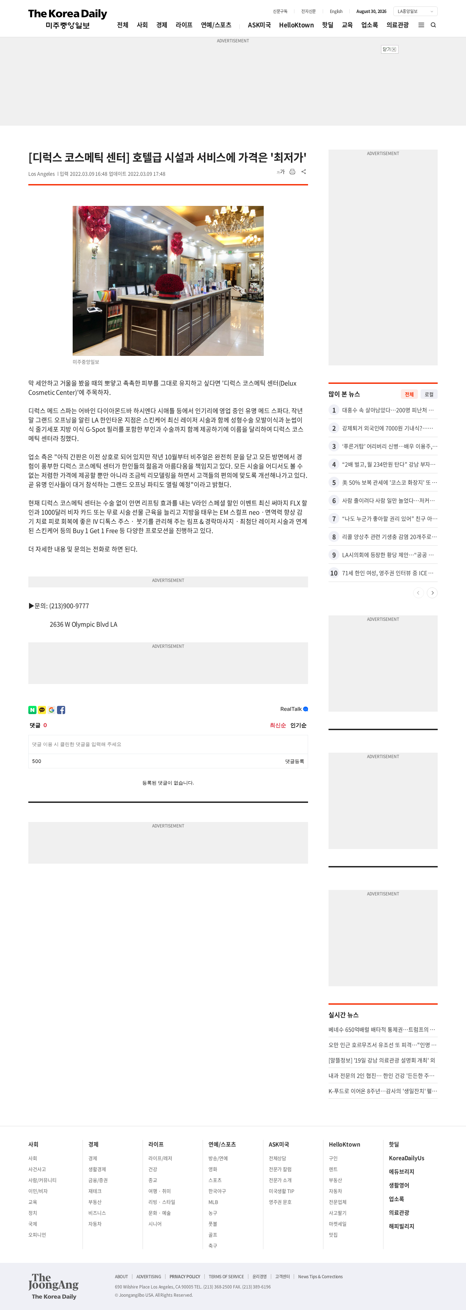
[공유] (304, 172)
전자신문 (308, 11)
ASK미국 (259, 24)
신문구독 (280, 11)
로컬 (429, 394)
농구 (212, 1212)
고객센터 (282, 1276)
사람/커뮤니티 (42, 1179)
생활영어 (399, 1185)
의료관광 (398, 24)
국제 (32, 1223)
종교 (152, 1179)
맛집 (333, 1234)
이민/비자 (38, 1190)
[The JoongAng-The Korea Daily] (53, 1286)
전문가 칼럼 (280, 1169)
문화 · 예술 (159, 1212)
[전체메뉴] (421, 25)
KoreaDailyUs (406, 1158)
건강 (152, 1169)
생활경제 (97, 1169)
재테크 (95, 1190)
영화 (212, 1169)
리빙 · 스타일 (161, 1201)
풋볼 (212, 1223)
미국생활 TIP (282, 1190)
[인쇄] (292, 172)
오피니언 (37, 1234)
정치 (32, 1212)
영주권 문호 (280, 1201)
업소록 (369, 24)
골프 (212, 1234)
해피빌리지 (401, 1226)
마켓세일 (338, 1223)
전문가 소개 (280, 1179)
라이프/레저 (160, 1158)
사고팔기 (338, 1212)
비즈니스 (97, 1212)
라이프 (184, 24)
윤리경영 (259, 1276)
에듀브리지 (401, 1171)
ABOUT (121, 1276)
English (336, 11)
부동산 (95, 1201)
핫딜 (327, 24)
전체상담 (278, 1158)
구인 (333, 1158)
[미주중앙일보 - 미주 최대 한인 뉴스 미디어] (67, 19)
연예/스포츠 (216, 24)
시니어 (155, 1223)
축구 (212, 1245)
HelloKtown (296, 24)
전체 (122, 24)
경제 (162, 24)
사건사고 (37, 1169)
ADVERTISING (148, 1276)
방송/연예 (218, 1158)
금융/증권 (98, 1179)
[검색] (433, 25)
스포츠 (215, 1179)
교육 (347, 24)
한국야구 (217, 1190)
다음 (432, 592)
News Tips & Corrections (320, 1276)
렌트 (333, 1169)
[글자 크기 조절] (281, 172)
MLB (213, 1201)
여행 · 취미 (159, 1190)
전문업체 (338, 1201)
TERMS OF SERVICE (226, 1276)
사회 (142, 24)
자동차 (95, 1223)
